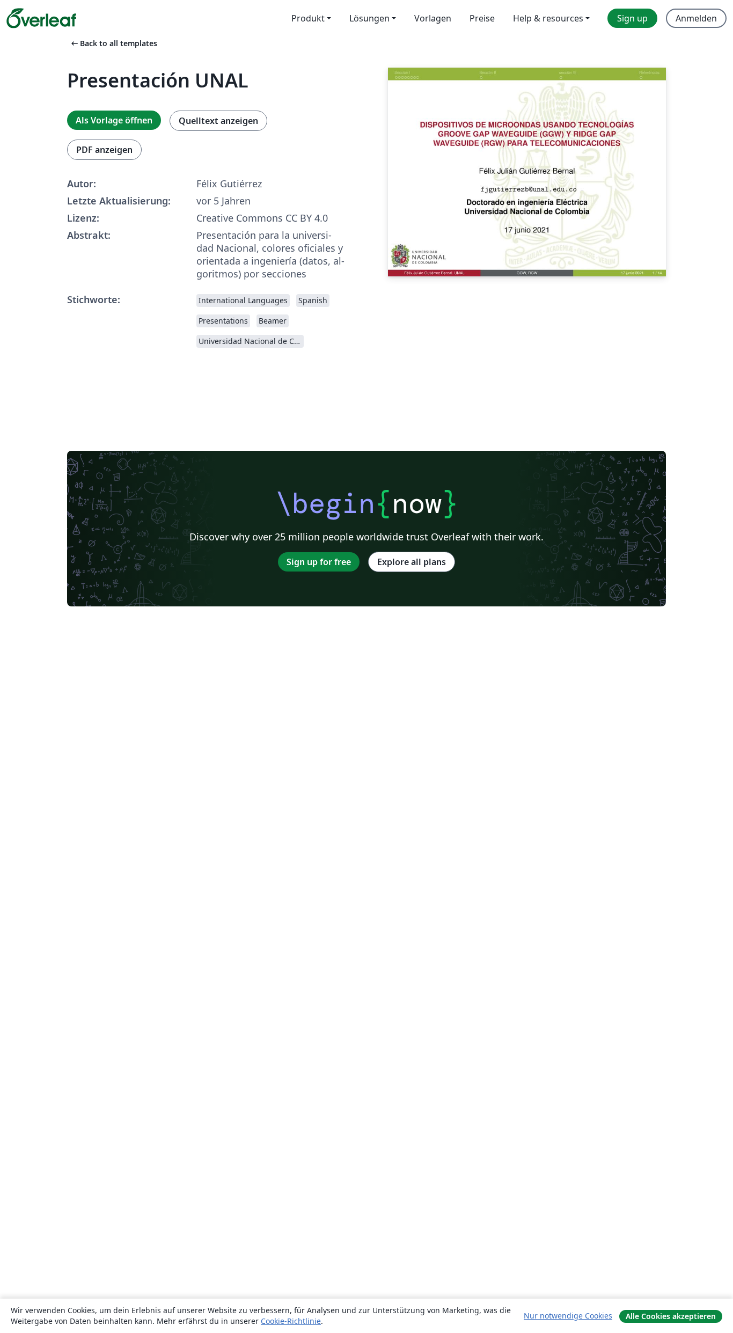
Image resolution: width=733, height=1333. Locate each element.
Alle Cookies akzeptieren (671, 1316)
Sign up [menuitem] (632, 18)
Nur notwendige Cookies (568, 1315)
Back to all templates (113, 43)
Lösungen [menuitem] (369, 18)
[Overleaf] (41, 18)
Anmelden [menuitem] (696, 18)
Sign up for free (319, 562)
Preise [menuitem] (482, 18)
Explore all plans (411, 562)
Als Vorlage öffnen (114, 120)
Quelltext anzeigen (218, 121)
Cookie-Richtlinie (291, 1321)
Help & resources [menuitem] (548, 18)
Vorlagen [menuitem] (432, 18)
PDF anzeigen (104, 150)
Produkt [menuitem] (308, 18)
